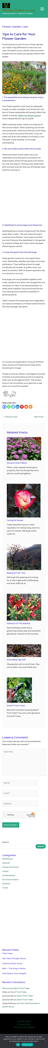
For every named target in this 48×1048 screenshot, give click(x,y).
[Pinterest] (22, 407)
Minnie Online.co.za (18, 10)
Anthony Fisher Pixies (12, 963)
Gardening (7, 859)
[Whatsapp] (9, 407)
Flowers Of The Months (18, 623)
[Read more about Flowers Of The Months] (24, 607)
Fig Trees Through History (14, 958)
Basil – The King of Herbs (13, 968)
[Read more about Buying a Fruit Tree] (24, 557)
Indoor (5, 871)
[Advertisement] (24, 198)
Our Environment (10, 879)
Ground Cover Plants (17, 463)
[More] (30, 407)
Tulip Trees (7, 953)
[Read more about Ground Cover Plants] (24, 448)
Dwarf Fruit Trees (16, 705)
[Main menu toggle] (42, 9)
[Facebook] (4, 407)
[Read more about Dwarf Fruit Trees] (19, 690)
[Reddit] (26, 407)
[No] (45, 1041)
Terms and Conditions (24, 1027)
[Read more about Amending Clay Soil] (24, 650)
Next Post (40, 417)
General (6, 863)
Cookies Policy (24, 1021)
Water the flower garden (29, 115)
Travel (5, 888)
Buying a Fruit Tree (16, 573)
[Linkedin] (17, 407)
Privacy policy (27, 1045)
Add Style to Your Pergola (14, 973)
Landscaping (8, 875)
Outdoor (6, 883)
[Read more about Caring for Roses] (24, 500)
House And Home (10, 867)
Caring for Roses (15, 520)
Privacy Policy (24, 1024)
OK (18, 1045)
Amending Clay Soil (16, 659)
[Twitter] (13, 407)
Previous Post (9, 417)
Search (5, 842)
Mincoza (6, 988)
